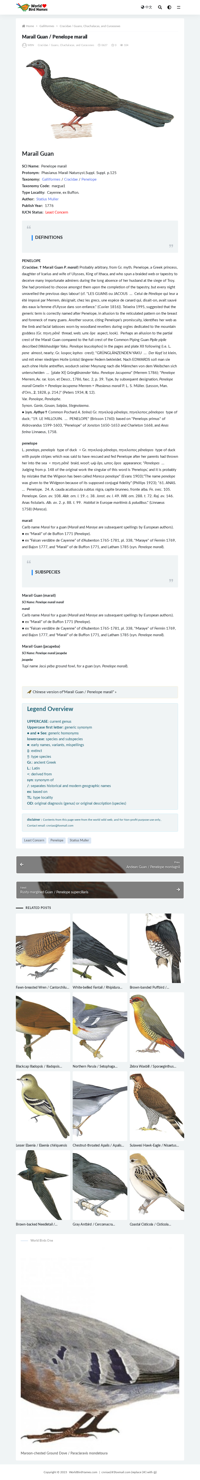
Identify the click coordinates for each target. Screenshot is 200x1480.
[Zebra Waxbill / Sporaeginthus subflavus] (157, 1027)
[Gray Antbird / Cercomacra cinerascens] (100, 1185)
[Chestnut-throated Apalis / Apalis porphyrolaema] (100, 1106)
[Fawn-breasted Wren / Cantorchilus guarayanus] (43, 948)
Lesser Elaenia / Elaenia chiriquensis (41, 1145)
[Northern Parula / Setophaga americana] (100, 1027)
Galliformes (47, 26)
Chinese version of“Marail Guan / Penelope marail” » (74, 692)
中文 (148, 7)
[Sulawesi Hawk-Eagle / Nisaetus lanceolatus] (157, 1106)
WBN (31, 45)
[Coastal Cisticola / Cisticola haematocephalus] (157, 1185)
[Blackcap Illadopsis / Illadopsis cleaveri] (43, 1027)
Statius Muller (47, 199)
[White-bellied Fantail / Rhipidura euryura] (100, 948)
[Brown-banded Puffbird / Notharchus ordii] (157, 948)
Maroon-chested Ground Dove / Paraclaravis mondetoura (64, 1453)
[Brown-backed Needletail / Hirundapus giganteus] (43, 1185)
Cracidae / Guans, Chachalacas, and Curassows (90, 26)
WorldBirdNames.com (83, 1472)
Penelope (89, 179)
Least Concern (34, 840)
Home (30, 26)
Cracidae (71, 179)
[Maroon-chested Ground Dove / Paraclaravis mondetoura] (100, 1348)
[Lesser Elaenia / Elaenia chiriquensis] (43, 1106)
